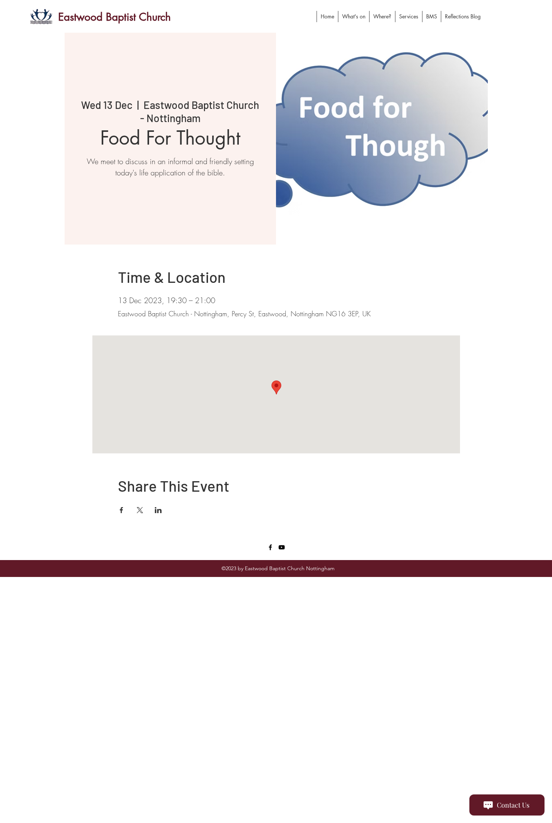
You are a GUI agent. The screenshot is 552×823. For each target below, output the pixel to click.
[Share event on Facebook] (121, 510)
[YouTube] (281, 547)
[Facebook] (270, 547)
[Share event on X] (139, 510)
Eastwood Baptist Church (114, 17)
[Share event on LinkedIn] (158, 510)
